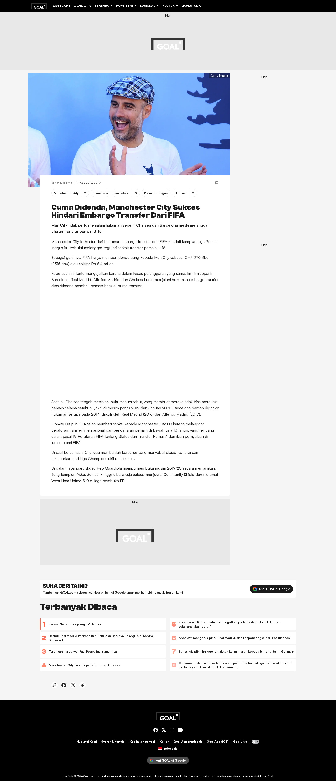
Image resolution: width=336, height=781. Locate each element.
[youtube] (180, 731)
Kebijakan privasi (142, 741)
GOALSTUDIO (191, 5)
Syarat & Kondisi (113, 741)
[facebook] (156, 731)
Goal (85, 776)
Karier (164, 741)
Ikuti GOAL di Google (274, 589)
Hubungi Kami (87, 741)
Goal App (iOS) (217, 741)
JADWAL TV (82, 5)
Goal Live (240, 741)
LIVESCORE (61, 5)
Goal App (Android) (187, 741)
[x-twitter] (164, 731)
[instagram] (172, 731)
